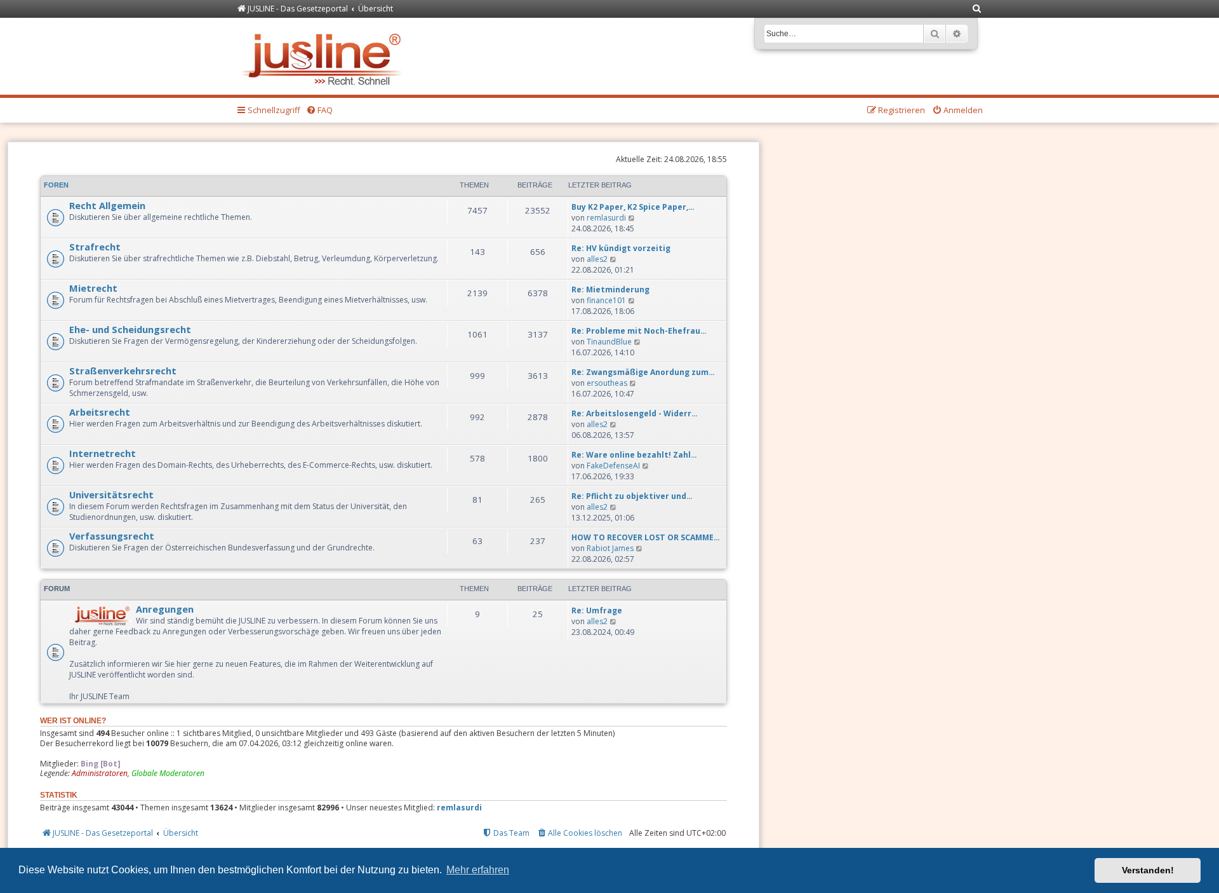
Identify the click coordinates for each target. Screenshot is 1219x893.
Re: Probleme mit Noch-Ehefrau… (639, 330)
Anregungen (165, 609)
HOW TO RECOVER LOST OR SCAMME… (645, 537)
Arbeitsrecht (99, 412)
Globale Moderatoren (167, 773)
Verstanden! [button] (1148, 870)
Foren (56, 185)
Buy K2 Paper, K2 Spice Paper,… (633, 206)
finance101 (606, 300)
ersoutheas (607, 383)
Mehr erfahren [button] (477, 869)
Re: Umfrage (596, 610)
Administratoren (100, 773)
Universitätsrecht (111, 494)
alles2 (597, 259)
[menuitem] (977, 9)
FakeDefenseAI (613, 465)
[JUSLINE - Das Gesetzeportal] (325, 56)
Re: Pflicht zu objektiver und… (632, 496)
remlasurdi (606, 217)
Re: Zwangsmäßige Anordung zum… (643, 372)
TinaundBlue (609, 341)
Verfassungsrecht (111, 535)
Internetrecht (102, 453)
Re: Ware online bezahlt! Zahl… (634, 454)
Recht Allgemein (107, 205)
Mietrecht (93, 288)
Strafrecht (95, 246)
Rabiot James (610, 548)
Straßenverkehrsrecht (123, 370)
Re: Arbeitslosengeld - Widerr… (634, 413)
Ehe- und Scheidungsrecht (130, 329)
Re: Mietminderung (610, 289)
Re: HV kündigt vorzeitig (620, 248)
